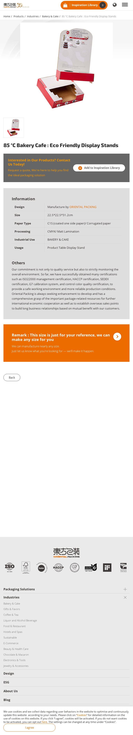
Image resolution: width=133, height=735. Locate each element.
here (44, 722)
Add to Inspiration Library (101, 168)
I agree (29, 727)
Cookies (81, 715)
